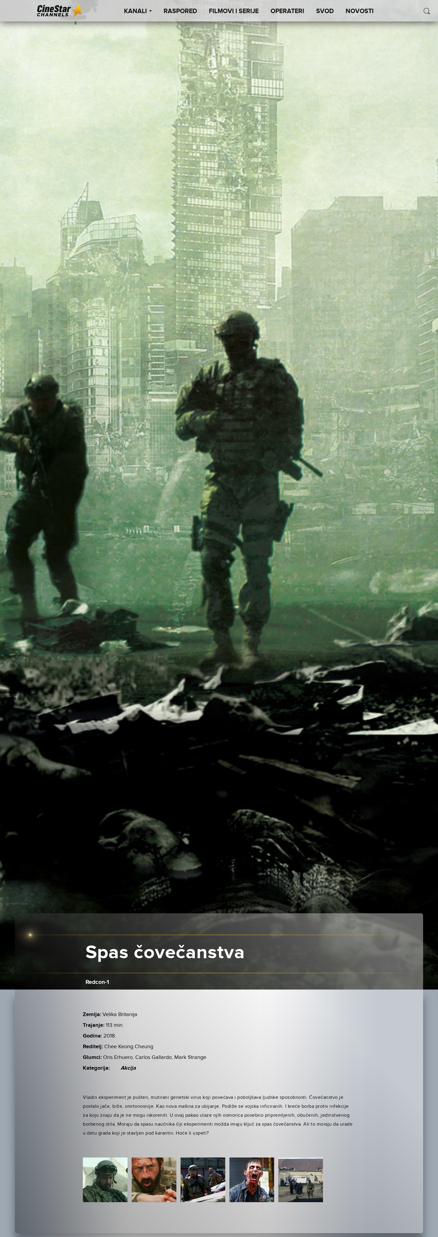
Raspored (180, 11)
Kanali (135, 11)
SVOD (325, 11)
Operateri (287, 11)
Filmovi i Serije (234, 11)
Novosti (360, 11)
